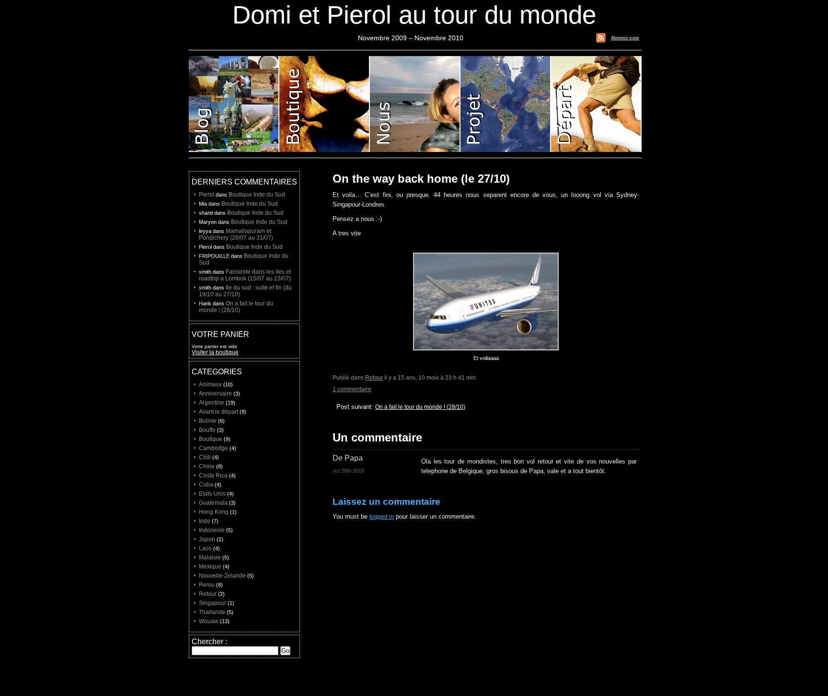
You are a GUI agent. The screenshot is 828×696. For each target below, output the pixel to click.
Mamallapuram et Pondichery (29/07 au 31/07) (236, 234)
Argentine (211, 402)
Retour (374, 377)
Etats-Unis (212, 493)
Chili (205, 457)
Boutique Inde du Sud (257, 194)
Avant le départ (218, 411)
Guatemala (213, 502)
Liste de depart (596, 104)
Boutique (324, 104)
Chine (207, 466)
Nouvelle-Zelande (222, 575)
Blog (234, 104)
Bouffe (207, 430)
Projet (505, 104)
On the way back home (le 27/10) (421, 178)
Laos (205, 548)
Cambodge (213, 448)
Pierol (206, 194)
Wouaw (208, 621)
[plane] (486, 353)
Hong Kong (214, 512)
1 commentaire (352, 389)
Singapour (212, 603)
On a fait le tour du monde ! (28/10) (420, 407)
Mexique (210, 566)
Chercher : (209, 642)
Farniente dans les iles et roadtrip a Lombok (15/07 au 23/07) (245, 275)
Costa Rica (213, 475)
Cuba (206, 484)
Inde (204, 521)
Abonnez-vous (625, 37)
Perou (207, 584)
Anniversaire (215, 393)
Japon (207, 539)
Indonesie (212, 530)
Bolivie (208, 421)
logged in (381, 516)
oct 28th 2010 (348, 471)
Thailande (212, 612)
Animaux (210, 384)
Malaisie (210, 557)
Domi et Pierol (415, 104)
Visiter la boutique (215, 352)
